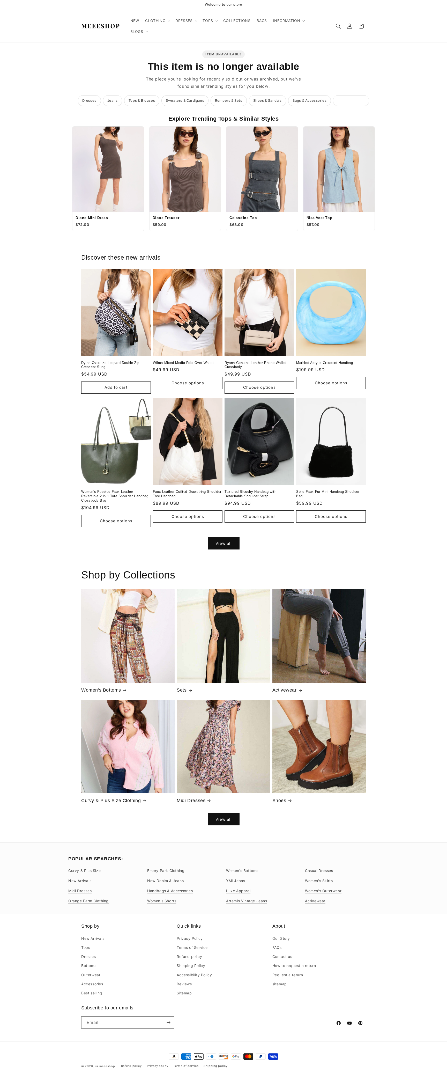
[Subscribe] (168, 1022)
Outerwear (90, 974)
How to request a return (294, 965)
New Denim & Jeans (165, 880)
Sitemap (184, 993)
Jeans (112, 100)
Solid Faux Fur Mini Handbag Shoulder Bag (328, 494)
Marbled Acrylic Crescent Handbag (324, 363)
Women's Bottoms (101, 690)
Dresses (89, 100)
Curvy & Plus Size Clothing (111, 800)
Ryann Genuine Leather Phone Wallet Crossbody (255, 365)
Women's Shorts (161, 901)
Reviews (184, 983)
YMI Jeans (235, 880)
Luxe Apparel (238, 891)
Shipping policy (216, 1066)
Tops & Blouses (142, 100)
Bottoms (88, 965)
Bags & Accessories (310, 100)
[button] (157, 20)
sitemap (279, 983)
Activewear (284, 690)
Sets (182, 690)
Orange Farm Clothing (88, 901)
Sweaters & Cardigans (185, 100)
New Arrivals (79, 880)
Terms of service (185, 1066)
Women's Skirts (319, 880)
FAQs (277, 947)
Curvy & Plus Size (84, 870)
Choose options (188, 382)
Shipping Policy (191, 965)
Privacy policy (157, 1066)
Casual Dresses (319, 870)
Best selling (91, 993)
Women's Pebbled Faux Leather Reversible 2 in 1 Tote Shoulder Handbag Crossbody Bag (114, 496)
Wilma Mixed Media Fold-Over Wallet (183, 363)
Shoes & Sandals (267, 100)
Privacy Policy (190, 938)
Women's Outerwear (323, 891)
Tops (85, 947)
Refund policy (189, 956)
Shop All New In (351, 100)
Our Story (281, 938)
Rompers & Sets (228, 100)
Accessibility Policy (194, 974)
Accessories (92, 983)
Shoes (279, 800)
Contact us (282, 956)
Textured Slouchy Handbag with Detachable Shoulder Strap (250, 494)
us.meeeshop (105, 1066)
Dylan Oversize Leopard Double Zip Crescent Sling (110, 365)
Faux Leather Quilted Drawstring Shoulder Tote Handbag (187, 494)
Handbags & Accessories (170, 891)
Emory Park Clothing (165, 870)
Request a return (287, 974)
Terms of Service (192, 947)
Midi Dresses (191, 800)
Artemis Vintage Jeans (246, 901)
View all (223, 543)
